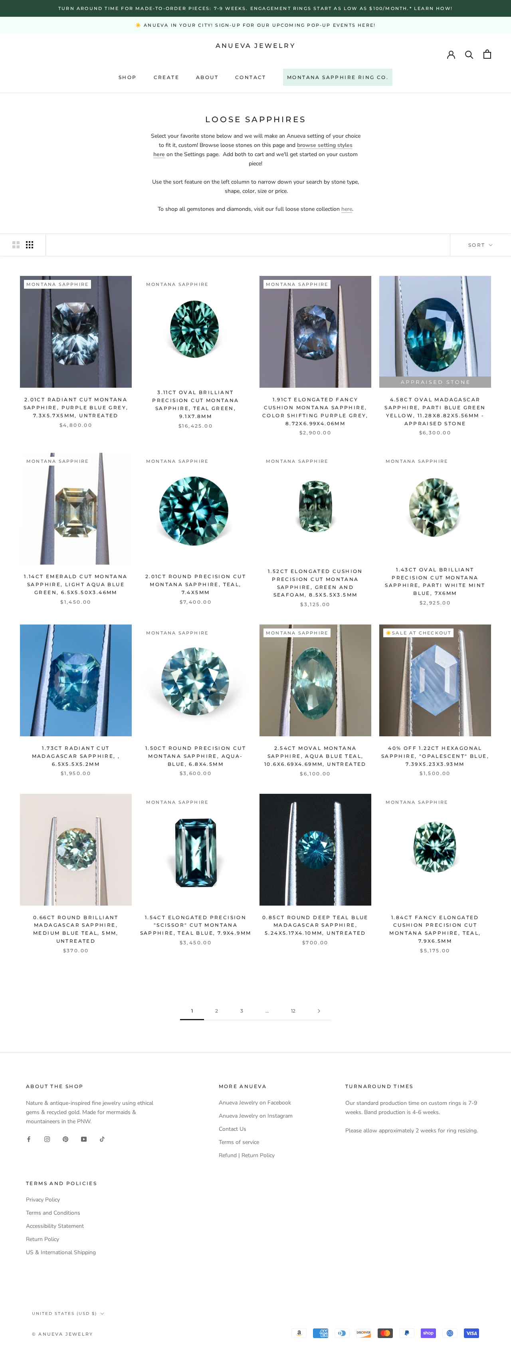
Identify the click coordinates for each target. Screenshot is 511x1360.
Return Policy (42, 1239)
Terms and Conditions (53, 1213)
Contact (250, 77)
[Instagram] (47, 1139)
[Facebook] (29, 1139)
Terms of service (239, 1142)
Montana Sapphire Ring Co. (337, 77)
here (346, 209)
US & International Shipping (61, 1252)
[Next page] (319, 1011)
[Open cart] (487, 54)
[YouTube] (84, 1139)
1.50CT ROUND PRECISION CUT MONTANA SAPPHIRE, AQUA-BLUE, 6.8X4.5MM (195, 756)
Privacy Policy (43, 1199)
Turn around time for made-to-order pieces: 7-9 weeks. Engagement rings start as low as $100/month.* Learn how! (255, 8)
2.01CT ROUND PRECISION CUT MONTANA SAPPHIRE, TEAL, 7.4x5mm (195, 584)
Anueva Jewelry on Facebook (255, 1102)
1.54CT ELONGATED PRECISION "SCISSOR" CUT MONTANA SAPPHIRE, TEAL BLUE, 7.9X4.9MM (196, 925)
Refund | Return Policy (247, 1155)
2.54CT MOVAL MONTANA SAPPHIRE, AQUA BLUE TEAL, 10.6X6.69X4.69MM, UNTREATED (315, 756)
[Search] (469, 54)
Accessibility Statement (55, 1226)
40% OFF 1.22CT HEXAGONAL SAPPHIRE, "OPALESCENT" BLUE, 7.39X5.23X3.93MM (435, 756)
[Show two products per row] (16, 244)
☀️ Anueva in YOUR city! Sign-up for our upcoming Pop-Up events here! (255, 25)
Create (166, 77)
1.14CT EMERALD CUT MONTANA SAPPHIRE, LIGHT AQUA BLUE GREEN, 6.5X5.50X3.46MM (75, 584)
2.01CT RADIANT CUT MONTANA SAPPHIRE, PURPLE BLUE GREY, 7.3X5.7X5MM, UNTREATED (76, 407)
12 (293, 1011)
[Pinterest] (65, 1139)
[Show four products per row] (29, 244)
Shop (128, 77)
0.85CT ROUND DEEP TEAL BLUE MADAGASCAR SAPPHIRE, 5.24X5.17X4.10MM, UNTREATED (315, 925)
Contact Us (232, 1129)
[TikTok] (102, 1139)
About (207, 77)
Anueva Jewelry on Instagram (256, 1116)
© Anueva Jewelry (62, 1334)
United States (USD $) (64, 1313)
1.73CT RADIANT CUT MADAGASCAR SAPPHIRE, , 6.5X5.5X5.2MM (76, 756)
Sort (477, 245)
